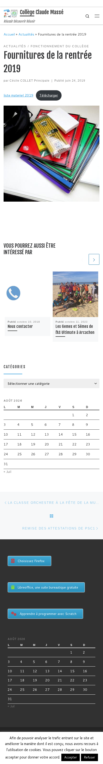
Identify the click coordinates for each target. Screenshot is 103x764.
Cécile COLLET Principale (30, 80)
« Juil (7, 471)
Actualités (26, 34)
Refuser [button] (89, 757)
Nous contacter (20, 326)
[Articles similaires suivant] (94, 259)
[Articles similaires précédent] (82, 259)
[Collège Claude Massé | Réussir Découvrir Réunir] (11, 13)
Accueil (9, 34)
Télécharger (48, 95)
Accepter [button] (70, 757)
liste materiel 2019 (18, 95)
